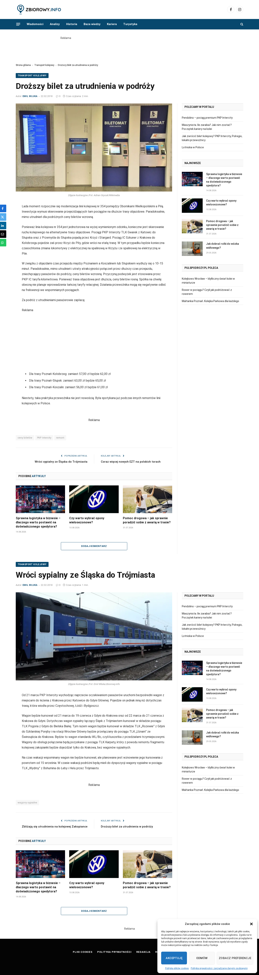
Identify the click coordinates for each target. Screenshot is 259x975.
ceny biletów (25, 437)
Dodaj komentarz (94, 546)
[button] (251, 924)
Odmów (202, 958)
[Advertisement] (129, 48)
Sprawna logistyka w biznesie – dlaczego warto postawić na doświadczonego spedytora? (38, 522)
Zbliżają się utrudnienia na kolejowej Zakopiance (54, 826)
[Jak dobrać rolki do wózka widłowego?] (192, 248)
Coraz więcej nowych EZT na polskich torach (131, 461)
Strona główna (23, 65)
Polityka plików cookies (177, 968)
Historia (71, 24)
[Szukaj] (241, 24)
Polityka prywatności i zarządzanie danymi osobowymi (219, 968)
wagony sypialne (27, 802)
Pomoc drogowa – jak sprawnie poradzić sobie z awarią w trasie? (147, 520)
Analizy (55, 24)
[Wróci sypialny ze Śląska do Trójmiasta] (94, 636)
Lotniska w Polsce (193, 147)
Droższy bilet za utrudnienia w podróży (127, 826)
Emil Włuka (30, 96)
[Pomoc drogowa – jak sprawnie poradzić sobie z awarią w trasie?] (147, 499)
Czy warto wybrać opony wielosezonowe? (86, 520)
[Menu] (18, 24)
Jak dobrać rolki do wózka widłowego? (222, 245)
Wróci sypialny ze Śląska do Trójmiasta (61, 461)
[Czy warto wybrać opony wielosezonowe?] (94, 499)
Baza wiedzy (92, 24)
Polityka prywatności (114, 952)
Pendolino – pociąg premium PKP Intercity (207, 117)
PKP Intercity (44, 437)
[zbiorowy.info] (39, 10)
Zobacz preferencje (235, 958)
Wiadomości (35, 24)
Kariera (112, 24)
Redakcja (143, 952)
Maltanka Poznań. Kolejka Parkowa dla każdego (210, 301)
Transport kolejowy (44, 65)
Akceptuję (174, 958)
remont (60, 437)
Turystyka (130, 24)
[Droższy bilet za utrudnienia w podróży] (94, 147)
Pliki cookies (83, 952)
